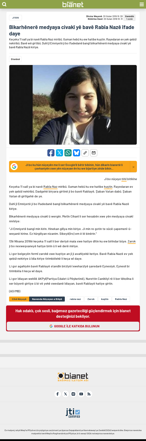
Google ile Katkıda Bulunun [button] (77, 326)
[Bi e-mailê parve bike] (93, 152)
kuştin (108, 186)
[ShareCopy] (85, 152)
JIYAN (15, 17)
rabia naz (75, 298)
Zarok (132, 241)
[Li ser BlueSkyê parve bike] (76, 152)
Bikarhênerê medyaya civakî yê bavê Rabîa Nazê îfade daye (71, 30)
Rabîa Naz (50, 186)
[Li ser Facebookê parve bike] (50, 152)
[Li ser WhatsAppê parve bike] (68, 152)
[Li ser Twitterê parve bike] (59, 152)
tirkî (124, 179)
